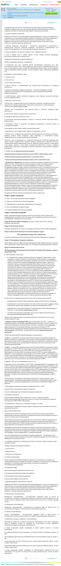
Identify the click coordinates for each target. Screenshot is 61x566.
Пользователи (33, 4)
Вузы (16, 4)
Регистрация (9, 1)
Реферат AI (44, 4)
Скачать (51, 13)
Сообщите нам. (37, 9)
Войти (3, 1)
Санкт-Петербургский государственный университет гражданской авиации (25, 13)
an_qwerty (13, 8)
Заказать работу (55, 4)
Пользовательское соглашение (32, 564)
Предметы (23, 4)
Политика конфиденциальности (47, 564)
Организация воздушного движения (17, 15)
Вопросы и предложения (18, 564)
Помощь (3, 564)
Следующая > (51, 22)
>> (57, 22)
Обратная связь (9, 564)
